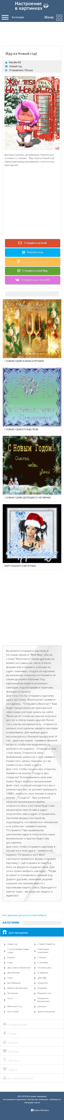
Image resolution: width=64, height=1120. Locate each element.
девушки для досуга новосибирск (27, 915)
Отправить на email (35, 243)
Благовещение (14, 983)
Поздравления (18, 1024)
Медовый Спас (45, 993)
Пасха (10, 998)
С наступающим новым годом (18, 950)
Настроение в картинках (14, 1100)
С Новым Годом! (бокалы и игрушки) (24, 361)
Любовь (13, 1051)
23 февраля (43, 973)
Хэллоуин (42, 1007)
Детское (14, 1060)
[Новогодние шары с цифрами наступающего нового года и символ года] (32, 397)
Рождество (43, 983)
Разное (13, 1042)
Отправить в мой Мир (35, 271)
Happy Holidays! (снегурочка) (20, 566)
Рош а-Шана (13, 1012)
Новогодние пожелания (43, 950)
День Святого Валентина (19, 968)
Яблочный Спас (14, 1007)
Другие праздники (46, 1012)
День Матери (13, 973)
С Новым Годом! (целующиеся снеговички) (27, 498)
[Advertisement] (32, 33)
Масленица (12, 993)
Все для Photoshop (21, 1078)
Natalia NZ (15, 62)
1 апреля (42, 958)
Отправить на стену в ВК (35, 280)
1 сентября (43, 963)
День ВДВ (42, 978)
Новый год (15, 66)
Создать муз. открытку (35, 261)
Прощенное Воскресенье (43, 1000)
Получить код (35, 252)
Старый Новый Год (46, 944)
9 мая (10, 978)
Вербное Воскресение (17, 988)
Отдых (13, 1033)
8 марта (11, 958)
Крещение (42, 988)
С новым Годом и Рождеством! (21, 430)
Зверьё (13, 1069)
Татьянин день (44, 968)
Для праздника (18, 932)
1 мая (10, 963)
